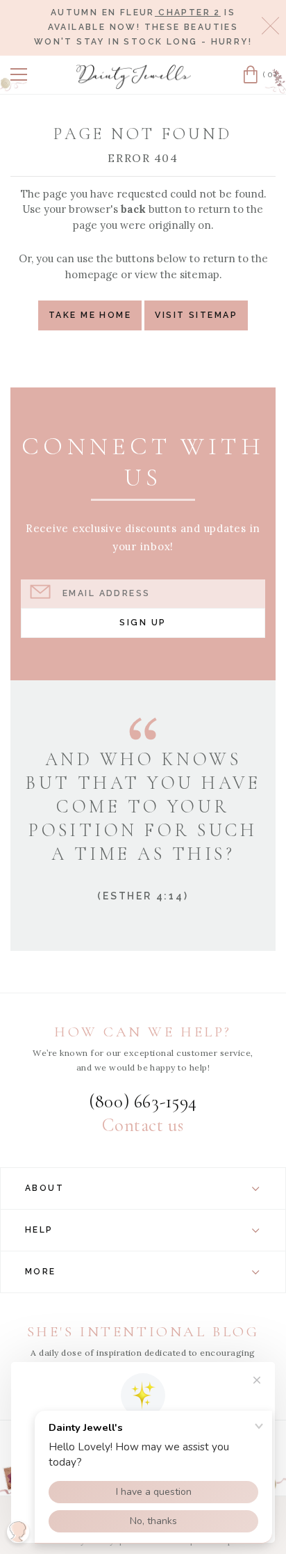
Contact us (142, 1125)
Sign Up (142, 622)
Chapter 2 (188, 12)
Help (39, 1230)
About (44, 1188)
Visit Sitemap (196, 315)
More (40, 1271)
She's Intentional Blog (143, 1331)
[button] (18, 74)
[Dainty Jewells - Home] (134, 77)
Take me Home (90, 315)
